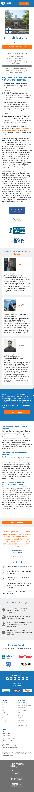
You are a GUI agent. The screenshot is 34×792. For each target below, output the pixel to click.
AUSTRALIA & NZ (22, 710)
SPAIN (19, 717)
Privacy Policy (5, 725)
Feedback (4, 717)
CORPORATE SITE (22, 725)
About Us (4, 705)
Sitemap (4, 722)
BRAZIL (20, 713)
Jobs (3, 707)
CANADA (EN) (21, 705)
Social (3, 712)
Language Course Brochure (8, 720)
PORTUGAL (21, 720)
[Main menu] (32, 3)
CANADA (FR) (29, 705)
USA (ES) (25, 703)
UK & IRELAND (21, 708)
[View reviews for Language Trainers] (17, 785)
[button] (11, 556)
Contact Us (4, 702)
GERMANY (20, 715)
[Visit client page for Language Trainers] (17, 778)
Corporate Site (5, 715)
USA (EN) (20, 703)
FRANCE (20, 722)
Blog (3, 710)
